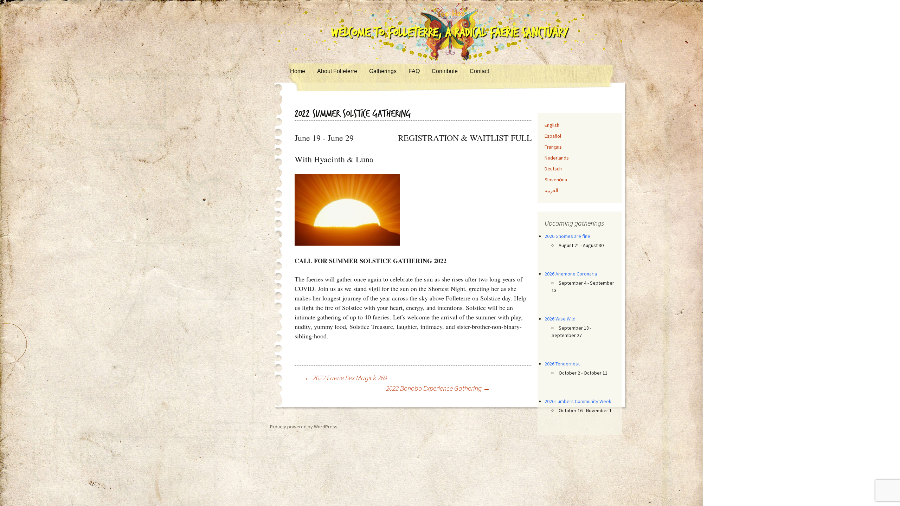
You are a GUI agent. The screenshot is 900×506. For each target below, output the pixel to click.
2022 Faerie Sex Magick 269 (345, 377)
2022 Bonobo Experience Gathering (438, 388)
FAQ (414, 71)
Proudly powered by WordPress (304, 426)
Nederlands (557, 158)
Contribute (445, 71)
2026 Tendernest (562, 364)
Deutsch (553, 169)
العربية (551, 190)
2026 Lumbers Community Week (578, 401)
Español (553, 136)
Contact (479, 71)
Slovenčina (556, 179)
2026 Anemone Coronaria (571, 274)
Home (297, 71)
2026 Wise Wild (560, 319)
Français (553, 147)
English (552, 125)
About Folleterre (337, 71)
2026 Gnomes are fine (567, 236)
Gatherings (383, 71)
